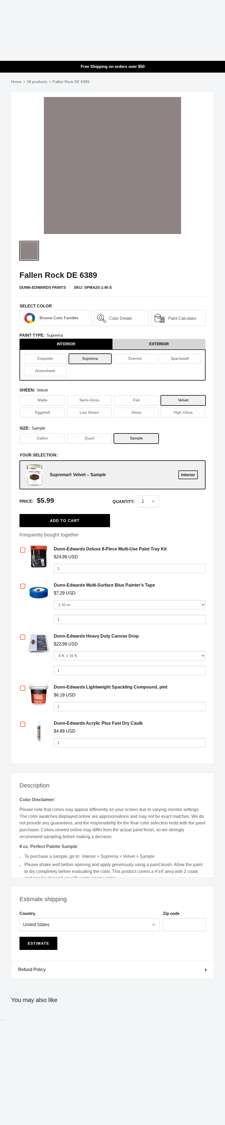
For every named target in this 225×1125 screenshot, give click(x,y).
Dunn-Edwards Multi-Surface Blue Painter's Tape (104, 585)
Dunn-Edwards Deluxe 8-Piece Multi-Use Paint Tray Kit (110, 549)
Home (16, 81)
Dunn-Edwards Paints (42, 287)
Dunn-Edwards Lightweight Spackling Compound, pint (110, 687)
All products (37, 81)
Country (27, 913)
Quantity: (124, 501)
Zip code (171, 913)
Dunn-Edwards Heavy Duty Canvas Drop (96, 636)
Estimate (38, 943)
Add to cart (65, 520)
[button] (55, 318)
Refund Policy (32, 969)
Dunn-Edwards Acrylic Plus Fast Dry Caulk (98, 723)
